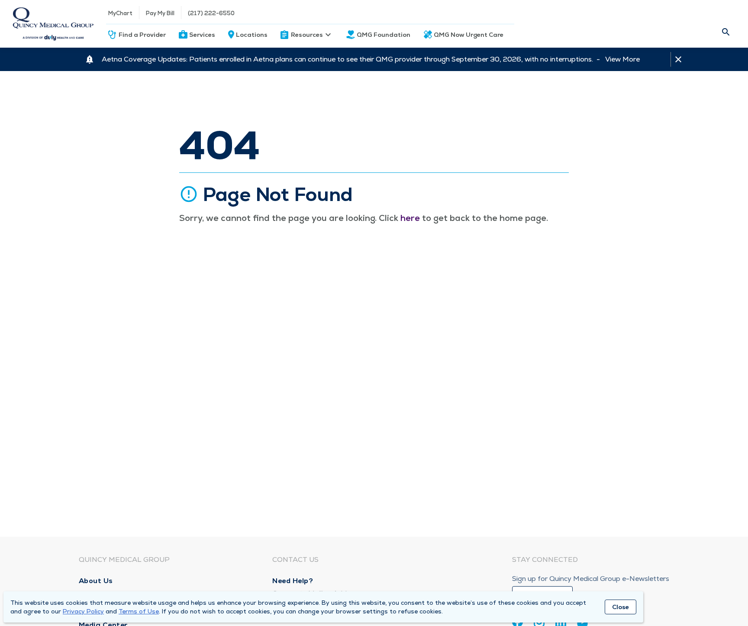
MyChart (120, 13)
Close (620, 607)
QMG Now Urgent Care (468, 35)
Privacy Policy (83, 611)
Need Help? (292, 580)
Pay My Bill (160, 13)
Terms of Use (139, 611)
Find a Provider (142, 35)
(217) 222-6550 (211, 13)
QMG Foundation (383, 35)
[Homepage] (53, 24)
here (410, 218)
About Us (96, 580)
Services (202, 35)
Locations (252, 35)
